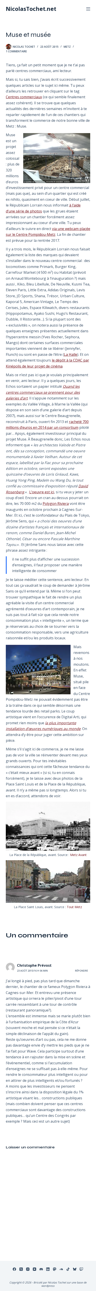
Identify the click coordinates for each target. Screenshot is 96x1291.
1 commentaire (16, 51)
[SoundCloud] (61, 1269)
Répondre (81, 970)
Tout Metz (74, 907)
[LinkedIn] (48, 1269)
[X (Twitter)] (21, 1269)
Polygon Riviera (56, 503)
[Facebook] (14, 1269)
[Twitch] (81, 1269)
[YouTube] (34, 1269)
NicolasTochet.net (31, 8)
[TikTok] (68, 1269)
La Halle (70, 354)
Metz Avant (78, 855)
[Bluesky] (74, 1269)
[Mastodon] (54, 1269)
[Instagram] (27, 1269)
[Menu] (88, 9)
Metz (67, 47)
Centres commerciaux (24, 96)
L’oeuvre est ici (41, 492)
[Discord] (41, 1269)
